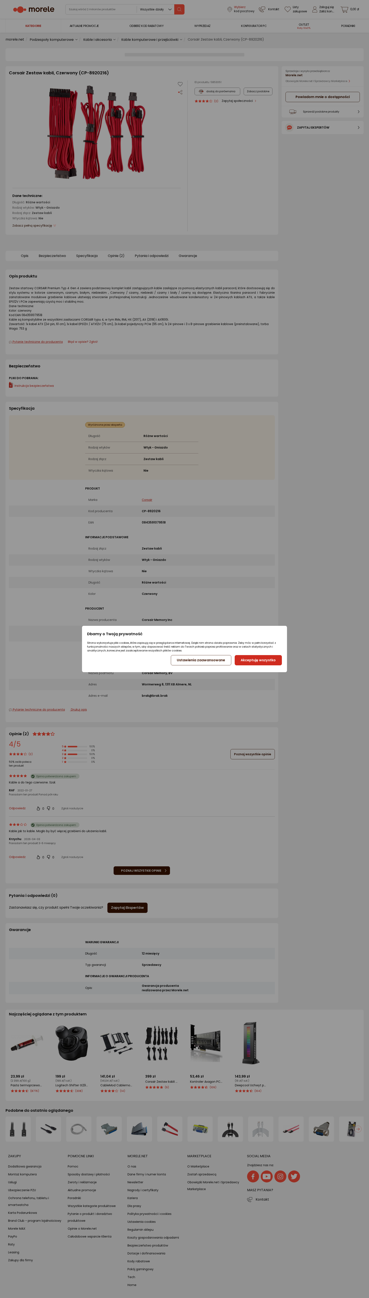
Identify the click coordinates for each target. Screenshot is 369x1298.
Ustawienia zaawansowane (201, 660)
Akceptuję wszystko (258, 660)
